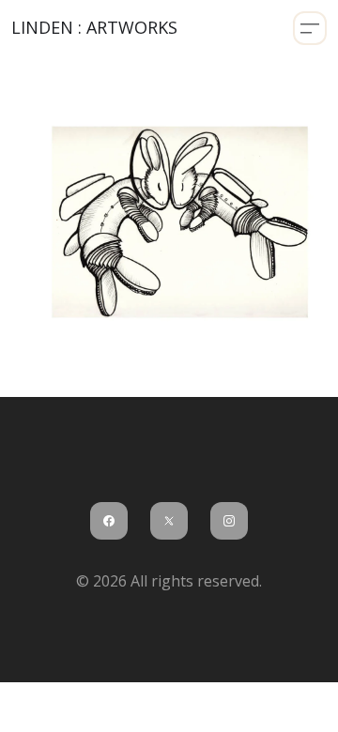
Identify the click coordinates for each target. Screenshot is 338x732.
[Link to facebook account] (109, 521)
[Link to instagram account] (229, 521)
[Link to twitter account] (169, 521)
